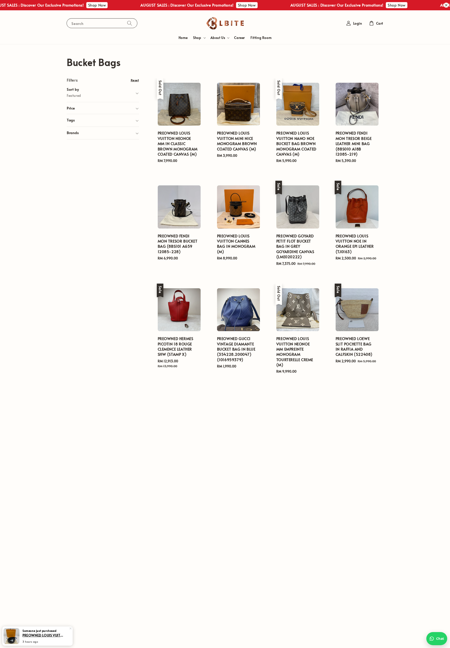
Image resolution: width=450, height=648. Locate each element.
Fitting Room (261, 37)
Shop (197, 38)
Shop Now (86, 4)
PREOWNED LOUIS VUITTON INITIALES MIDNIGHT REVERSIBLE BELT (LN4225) (43, 635)
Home (183, 37)
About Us (217, 38)
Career (239, 37)
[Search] (129, 23)
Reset (135, 80)
